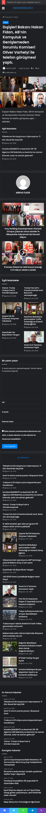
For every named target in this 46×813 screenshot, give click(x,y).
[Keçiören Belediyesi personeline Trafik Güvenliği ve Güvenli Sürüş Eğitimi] (34, 308)
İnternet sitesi (7, 421)
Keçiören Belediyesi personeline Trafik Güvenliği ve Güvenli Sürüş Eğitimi (33, 320)
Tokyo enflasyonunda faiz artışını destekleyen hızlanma (31, 614)
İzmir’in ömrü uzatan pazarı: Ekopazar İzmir (23, 475)
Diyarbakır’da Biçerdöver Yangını (11, 333)
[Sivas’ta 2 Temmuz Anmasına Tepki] (34, 337)
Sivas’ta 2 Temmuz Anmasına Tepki (33, 346)
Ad (4, 402)
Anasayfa (8, 17)
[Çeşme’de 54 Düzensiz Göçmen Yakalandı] (12, 308)
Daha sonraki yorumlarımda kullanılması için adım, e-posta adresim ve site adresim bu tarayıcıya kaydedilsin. (21, 435)
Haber (15, 17)
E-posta (6, 412)
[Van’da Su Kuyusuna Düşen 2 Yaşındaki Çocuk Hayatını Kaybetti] (10, 602)
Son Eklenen (23, 457)
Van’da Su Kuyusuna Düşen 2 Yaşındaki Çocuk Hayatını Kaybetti (30, 602)
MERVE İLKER (11, 68)
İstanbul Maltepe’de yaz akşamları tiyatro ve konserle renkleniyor (30, 672)
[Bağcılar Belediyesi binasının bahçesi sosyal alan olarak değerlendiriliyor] (10, 646)
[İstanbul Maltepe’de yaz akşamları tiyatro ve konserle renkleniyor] (10, 673)
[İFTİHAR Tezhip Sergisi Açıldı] (10, 661)
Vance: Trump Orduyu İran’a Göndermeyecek (10, 290)
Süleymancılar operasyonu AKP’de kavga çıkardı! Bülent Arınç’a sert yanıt (22, 561)
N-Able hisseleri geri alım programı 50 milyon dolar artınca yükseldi (20, 525)
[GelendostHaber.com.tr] (23, 7)
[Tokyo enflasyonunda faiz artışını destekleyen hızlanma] (10, 615)
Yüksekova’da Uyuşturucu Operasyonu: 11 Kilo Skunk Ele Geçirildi (22, 467)
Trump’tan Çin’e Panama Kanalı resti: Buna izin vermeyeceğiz (33, 292)
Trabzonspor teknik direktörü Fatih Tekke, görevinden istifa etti (22, 625)
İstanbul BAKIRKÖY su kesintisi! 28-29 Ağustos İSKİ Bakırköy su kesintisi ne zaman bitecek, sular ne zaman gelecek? (22, 152)
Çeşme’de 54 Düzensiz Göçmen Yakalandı (10, 318)
